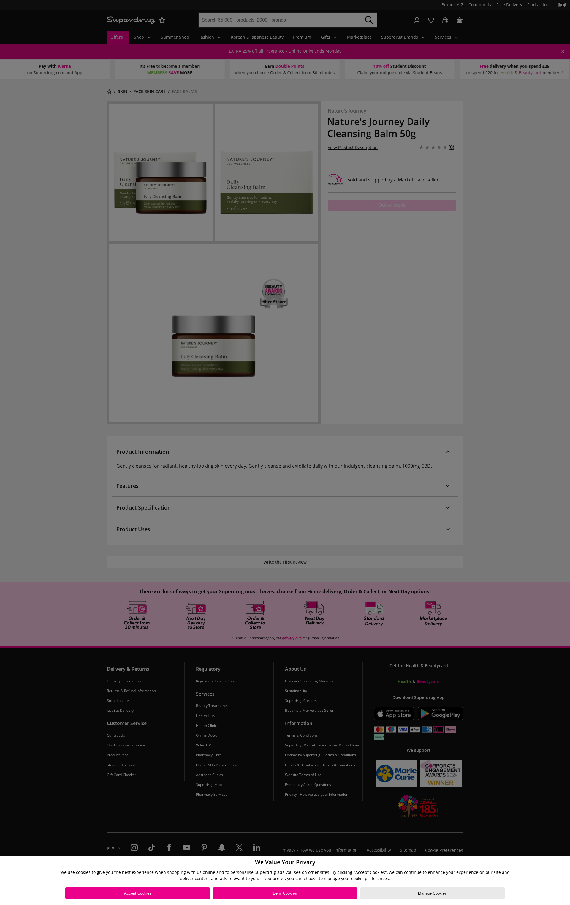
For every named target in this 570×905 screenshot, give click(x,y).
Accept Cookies (137, 893)
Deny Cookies (285, 893)
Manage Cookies (432, 893)
